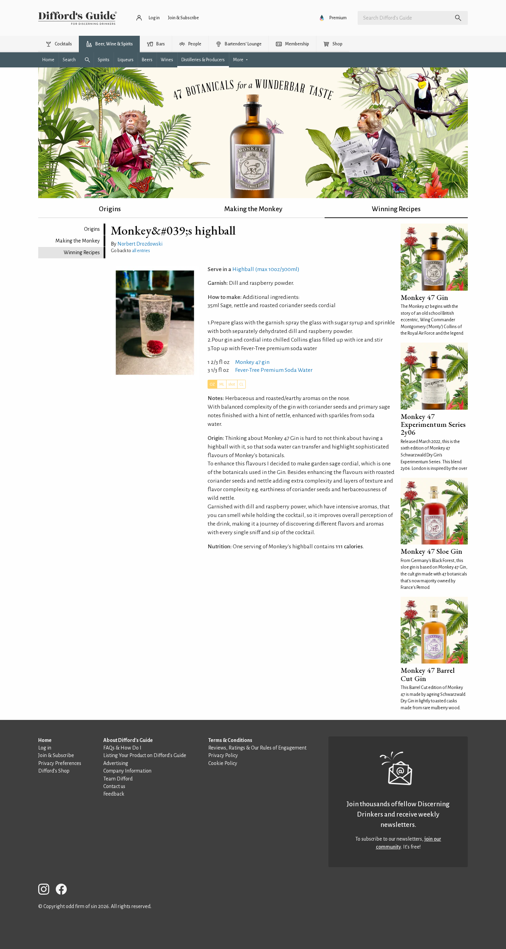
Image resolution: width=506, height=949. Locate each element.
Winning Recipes (396, 209)
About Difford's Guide (128, 740)
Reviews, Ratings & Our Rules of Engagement (257, 748)
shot (232, 384)
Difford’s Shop (54, 771)
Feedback (113, 794)
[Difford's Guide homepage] (77, 18)
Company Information (127, 771)
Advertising (115, 763)
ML (221, 384)
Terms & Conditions (230, 740)
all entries (141, 250)
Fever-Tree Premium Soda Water (274, 370)
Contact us (114, 786)
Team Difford (118, 778)
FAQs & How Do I (122, 748)
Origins (110, 209)
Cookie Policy (222, 763)
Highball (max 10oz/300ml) (265, 269)
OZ (212, 384)
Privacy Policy (223, 755)
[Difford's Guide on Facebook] (64, 890)
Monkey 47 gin (252, 362)
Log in (44, 748)
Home (45, 740)
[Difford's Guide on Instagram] (46, 890)
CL (241, 384)
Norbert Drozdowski (139, 244)
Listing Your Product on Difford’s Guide (144, 755)
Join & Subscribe (56, 755)
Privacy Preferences (59, 763)
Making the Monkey (253, 209)
